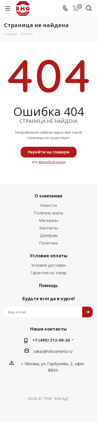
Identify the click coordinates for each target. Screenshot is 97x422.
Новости (48, 205)
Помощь (48, 285)
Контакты (48, 227)
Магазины (48, 220)
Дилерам (48, 235)
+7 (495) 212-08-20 (51, 340)
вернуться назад (52, 162)
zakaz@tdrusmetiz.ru (52, 351)
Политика (48, 242)
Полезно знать (48, 212)
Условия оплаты (48, 256)
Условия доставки (48, 265)
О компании (48, 196)
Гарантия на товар (48, 272)
